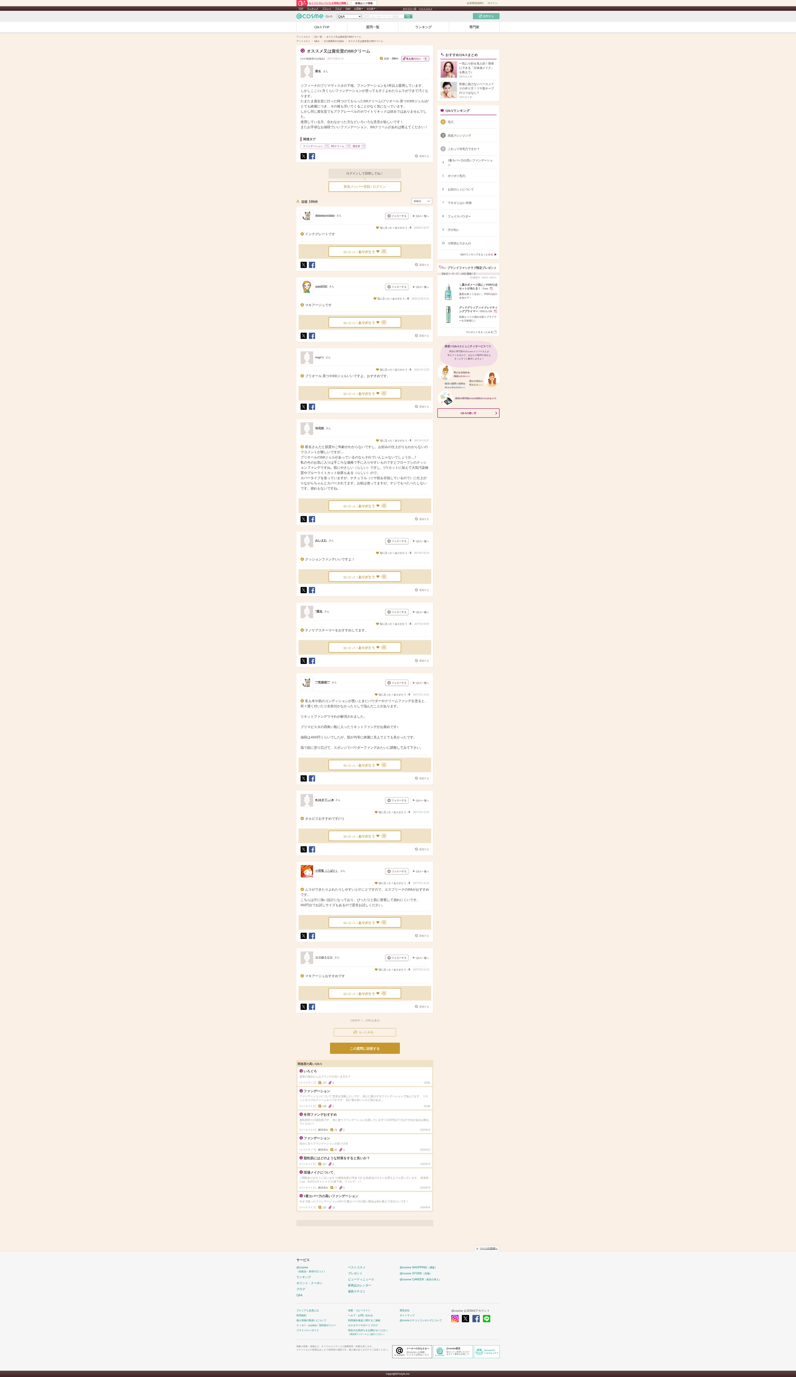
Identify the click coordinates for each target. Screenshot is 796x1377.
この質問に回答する (365, 1048)
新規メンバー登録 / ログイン (365, 186)
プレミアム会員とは (307, 1310)
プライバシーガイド (307, 1330)
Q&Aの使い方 (468, 413)
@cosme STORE (416, 1273)
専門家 (474, 27)
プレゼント (355, 1273)
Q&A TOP (321, 27)
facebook (476, 1318)
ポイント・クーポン (309, 1283)
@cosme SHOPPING (418, 1267)
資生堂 (356, 146)
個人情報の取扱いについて (311, 1320)
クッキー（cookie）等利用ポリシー (316, 1325)
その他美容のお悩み (312, 58)
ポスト (303, 781)
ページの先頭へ (489, 1248)
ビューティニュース (361, 1279)
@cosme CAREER (420, 1279)
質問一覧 (372, 27)
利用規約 (301, 1315)
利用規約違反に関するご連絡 (364, 1320)
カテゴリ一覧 (409, 8)
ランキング (312, 8)
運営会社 (405, 1310)
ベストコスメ (425, 8)
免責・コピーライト (359, 1310)
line (486, 1318)
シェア (312, 781)
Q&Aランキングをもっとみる (476, 254)
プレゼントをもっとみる (479, 332)
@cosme (311, 1269)
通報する (424, 156)
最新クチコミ (356, 1291)
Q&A (348, 8)
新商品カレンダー (359, 1285)
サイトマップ (407, 1315)
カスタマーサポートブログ (363, 1325)
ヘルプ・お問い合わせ (360, 1315)
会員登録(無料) (475, 3)
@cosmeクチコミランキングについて (421, 1320)
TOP (300, 8)
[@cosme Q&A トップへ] (314, 17)
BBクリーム (337, 146)
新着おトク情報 (364, 3)
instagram (455, 1318)
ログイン (493, 3)
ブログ (338, 8)
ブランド (326, 8)
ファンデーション (313, 146)
